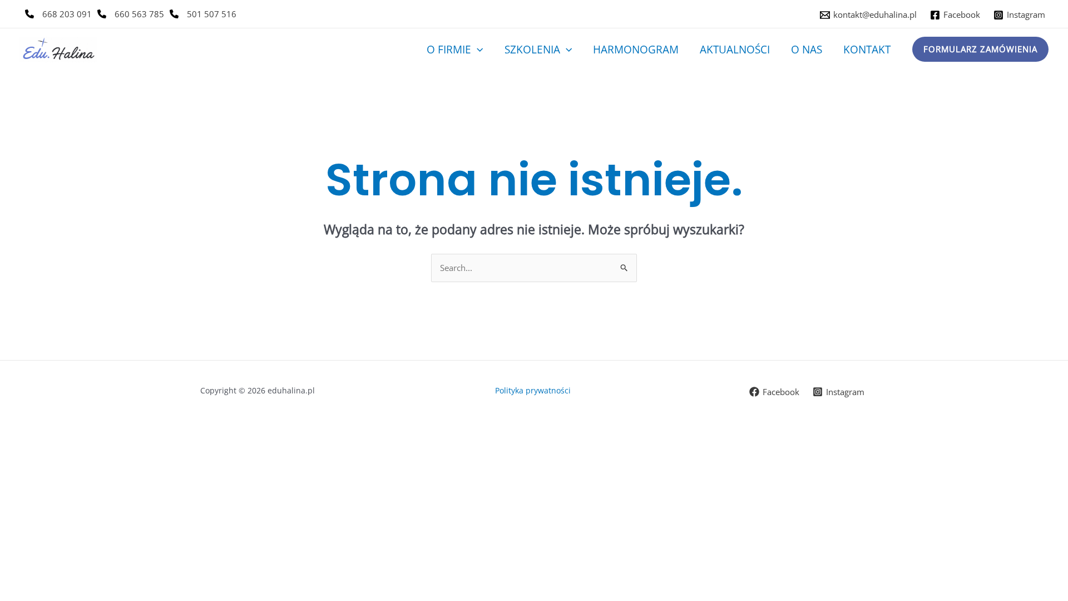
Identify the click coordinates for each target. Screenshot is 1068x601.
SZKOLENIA (532, 49)
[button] (477, 49)
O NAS (806, 49)
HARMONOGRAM (636, 49)
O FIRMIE (449, 49)
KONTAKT (867, 49)
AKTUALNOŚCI (735, 49)
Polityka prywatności (534, 390)
